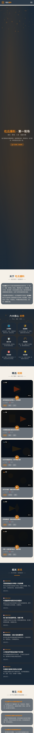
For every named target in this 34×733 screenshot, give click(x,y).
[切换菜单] (31, 2)
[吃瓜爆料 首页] (3, 2)
